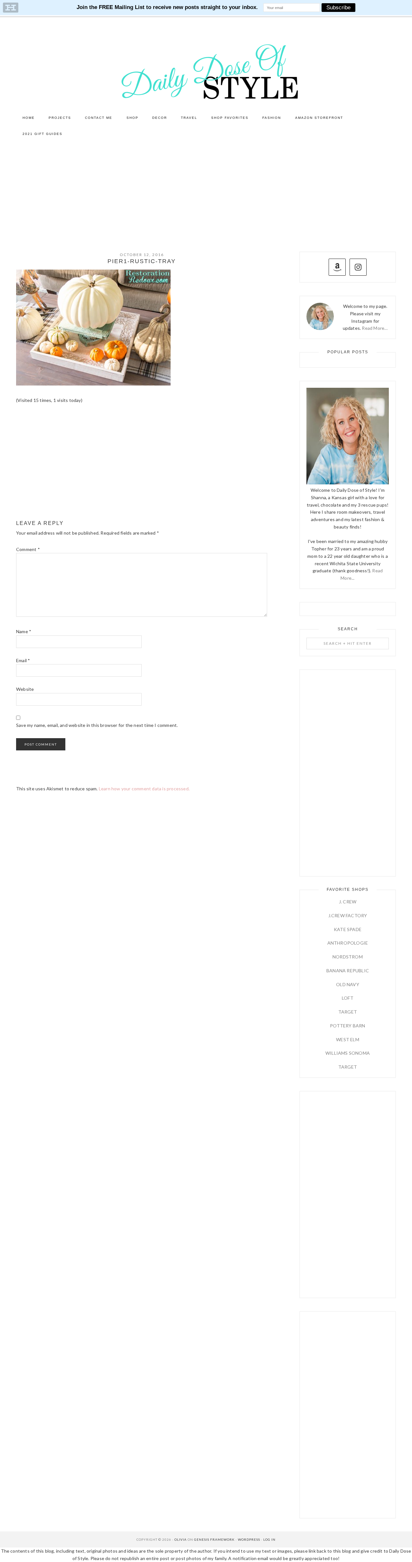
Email (23, 660)
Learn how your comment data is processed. (144, 788)
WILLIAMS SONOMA (347, 1053)
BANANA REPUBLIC (347, 970)
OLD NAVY (347, 984)
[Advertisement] (206, 190)
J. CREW (347, 901)
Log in (269, 1539)
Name (23, 631)
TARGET (347, 1011)
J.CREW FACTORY (347, 915)
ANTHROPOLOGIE (347, 943)
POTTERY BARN (347, 1025)
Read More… (375, 328)
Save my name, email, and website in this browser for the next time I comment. (97, 725)
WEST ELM (347, 1039)
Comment (28, 549)
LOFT (347, 998)
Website (25, 689)
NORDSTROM (347, 956)
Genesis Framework (214, 1539)
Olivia (180, 1539)
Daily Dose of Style (206, 71)
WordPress (249, 1539)
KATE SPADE (347, 929)
